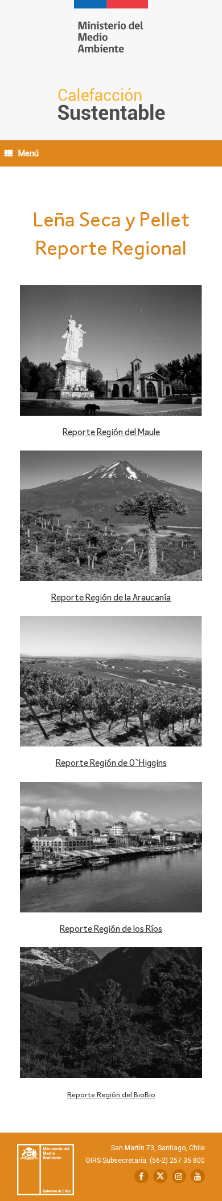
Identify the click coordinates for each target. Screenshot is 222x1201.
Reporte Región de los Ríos (111, 929)
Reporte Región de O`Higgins (111, 763)
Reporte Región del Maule (111, 432)
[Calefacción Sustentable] (111, 35)
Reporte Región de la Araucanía (111, 598)
